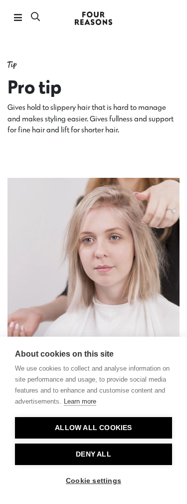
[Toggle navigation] (17, 17)
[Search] (35, 17)
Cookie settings (93, 481)
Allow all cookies (93, 428)
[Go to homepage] (94, 17)
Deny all (93, 454)
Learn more (80, 401)
